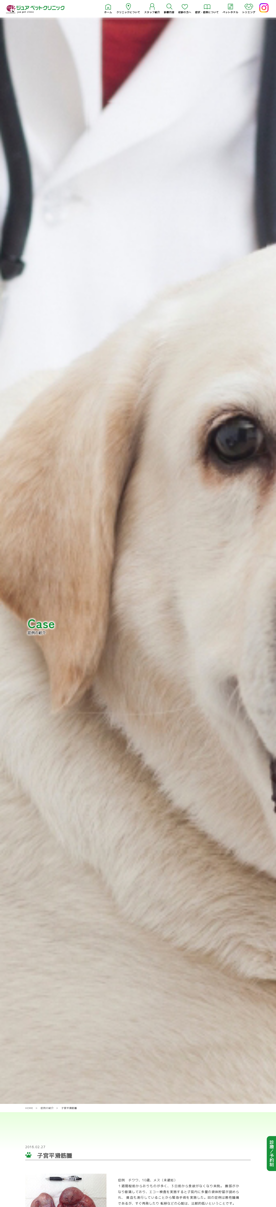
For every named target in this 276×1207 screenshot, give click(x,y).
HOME (29, 1108)
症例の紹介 (47, 1108)
